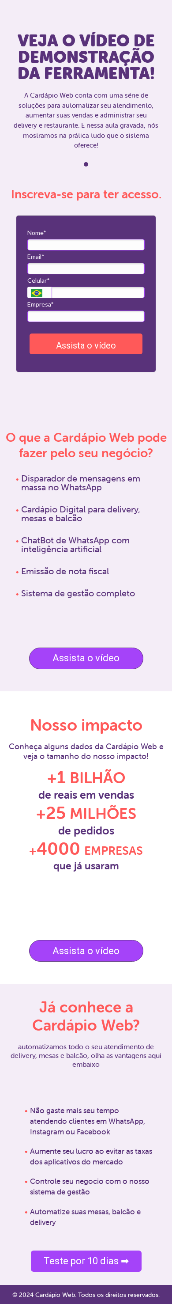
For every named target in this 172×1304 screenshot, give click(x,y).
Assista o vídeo (86, 345)
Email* (36, 256)
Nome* (36, 232)
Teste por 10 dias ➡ (86, 1260)
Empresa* (40, 304)
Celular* (38, 280)
